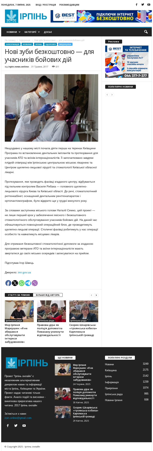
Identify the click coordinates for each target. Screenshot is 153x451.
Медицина (65, 44)
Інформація (12, 44)
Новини (12, 31)
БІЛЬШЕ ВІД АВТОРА (48, 294)
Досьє (48, 31)
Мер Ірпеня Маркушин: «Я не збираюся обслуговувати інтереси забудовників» (16, 333)
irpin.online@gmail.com (18, 417)
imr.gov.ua (24, 272)
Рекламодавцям (69, 4)
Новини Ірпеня (113, 400)
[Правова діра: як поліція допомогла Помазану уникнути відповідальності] (51, 311)
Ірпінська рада (14, 320)
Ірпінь (38, 44)
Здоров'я (51, 44)
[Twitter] (142, 5)
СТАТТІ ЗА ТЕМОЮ (19, 294)
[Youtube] (148, 5)
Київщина (111, 370)
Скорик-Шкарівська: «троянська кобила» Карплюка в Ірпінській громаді (83, 330)
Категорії (30, 31)
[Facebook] (136, 5)
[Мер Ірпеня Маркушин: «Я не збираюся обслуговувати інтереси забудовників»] (19, 311)
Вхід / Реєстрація (46, 4)
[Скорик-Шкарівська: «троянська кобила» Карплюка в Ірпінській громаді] (83, 311)
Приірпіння (111, 388)
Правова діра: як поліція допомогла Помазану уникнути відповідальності (50, 330)
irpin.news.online (18, 66)
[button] (145, 32)
